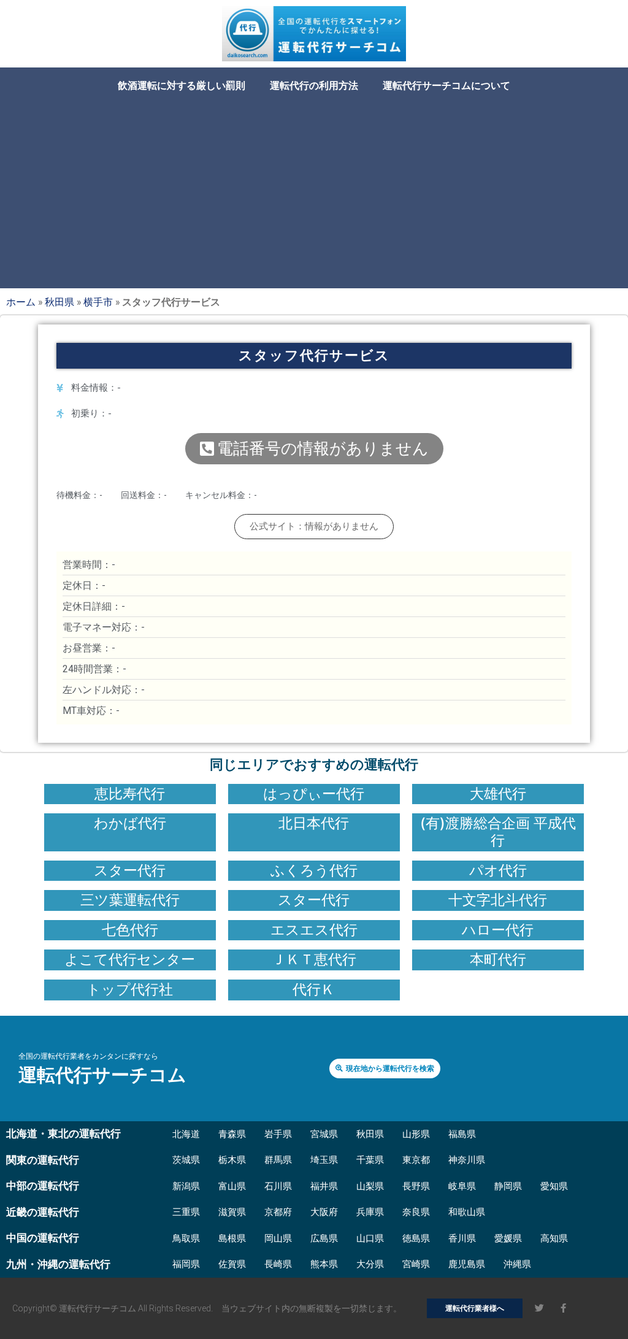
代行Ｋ (314, 989)
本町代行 (498, 959)
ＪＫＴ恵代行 (314, 959)
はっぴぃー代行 (313, 793)
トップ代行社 (129, 989)
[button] (314, 448)
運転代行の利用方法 (314, 85)
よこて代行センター (129, 959)
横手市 (98, 301)
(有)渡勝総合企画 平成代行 (498, 832)
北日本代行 (313, 823)
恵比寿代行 (129, 793)
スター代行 (130, 870)
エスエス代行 (314, 929)
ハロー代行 (498, 929)
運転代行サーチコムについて (446, 85)
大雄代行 (498, 793)
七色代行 (130, 929)
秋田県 (59, 301)
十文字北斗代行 (497, 899)
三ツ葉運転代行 (130, 899)
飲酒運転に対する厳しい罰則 (181, 85)
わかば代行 (130, 823)
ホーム (21, 301)
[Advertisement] (314, 190)
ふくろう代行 (314, 870)
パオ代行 (498, 870)
